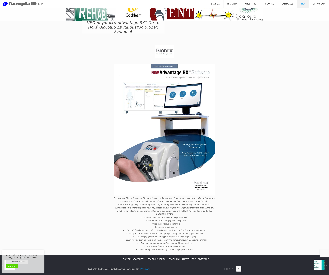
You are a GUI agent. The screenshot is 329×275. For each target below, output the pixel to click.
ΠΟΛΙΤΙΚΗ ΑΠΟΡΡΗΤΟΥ (133, 259)
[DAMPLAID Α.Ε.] (23, 4)
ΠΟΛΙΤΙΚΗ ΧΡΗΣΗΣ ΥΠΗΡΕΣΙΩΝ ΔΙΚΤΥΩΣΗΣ (189, 259)
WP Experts (145, 269)
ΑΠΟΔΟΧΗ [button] (12, 266)
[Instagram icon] (232, 269)
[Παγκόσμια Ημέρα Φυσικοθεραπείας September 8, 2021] (321, 265)
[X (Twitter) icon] (227, 269)
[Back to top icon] (238, 269)
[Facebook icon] (224, 269)
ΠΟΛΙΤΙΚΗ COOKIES (157, 259)
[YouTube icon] (230, 269)
